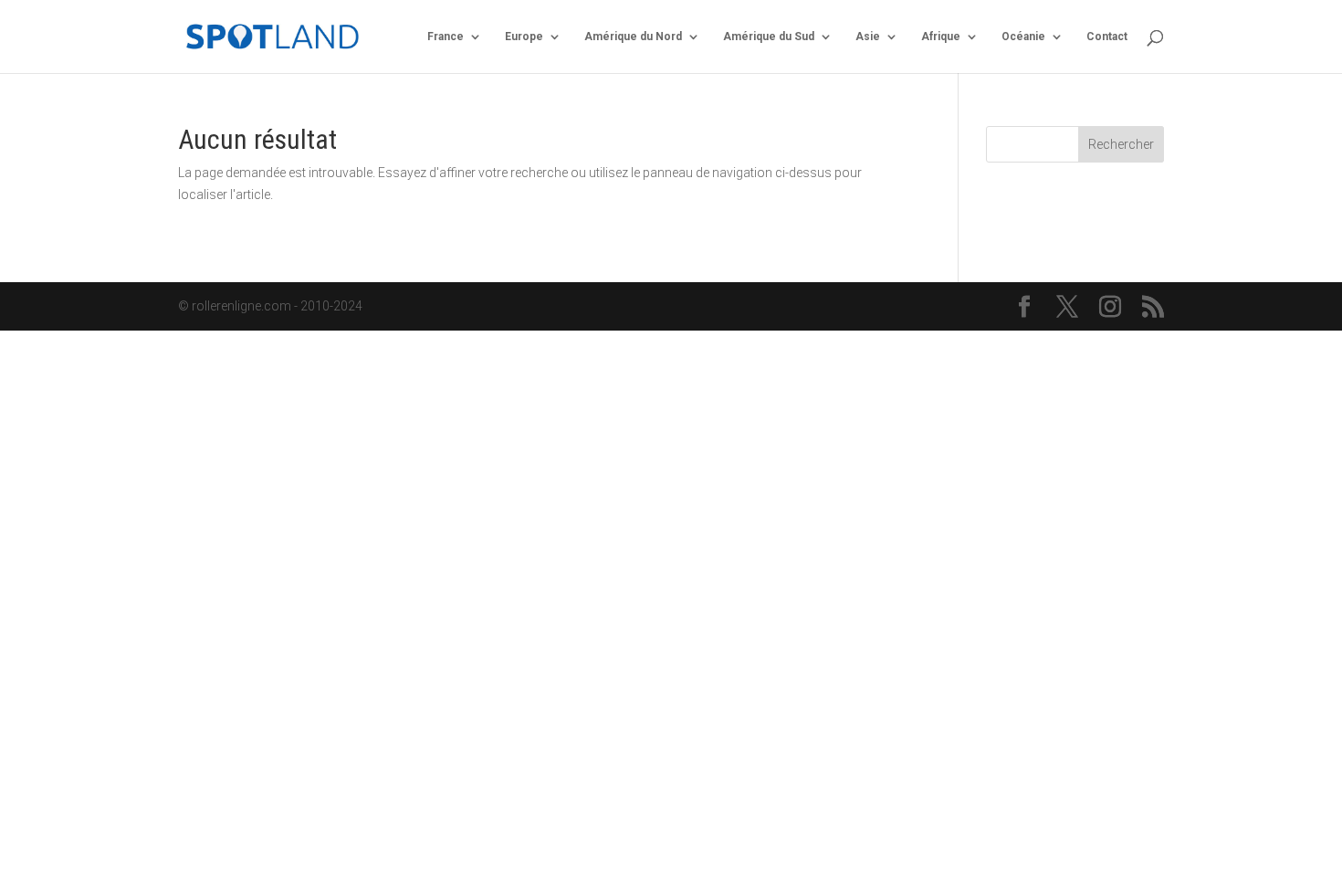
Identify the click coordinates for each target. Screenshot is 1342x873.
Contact (1106, 36)
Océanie (1023, 36)
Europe (524, 36)
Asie (867, 36)
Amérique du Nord (633, 36)
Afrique (940, 36)
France (445, 36)
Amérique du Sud (768, 36)
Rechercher (1121, 144)
